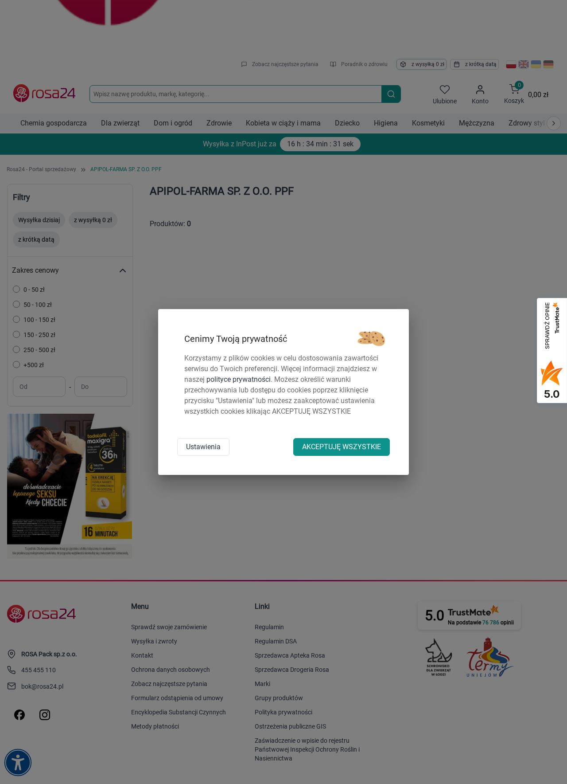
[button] (371, 339)
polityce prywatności (238, 379)
